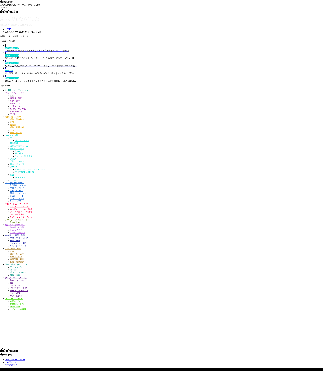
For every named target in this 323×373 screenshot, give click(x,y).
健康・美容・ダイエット (16, 264)
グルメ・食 (15, 285)
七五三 (13, 130)
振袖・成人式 (16, 133)
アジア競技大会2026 (24, 172)
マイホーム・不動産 (14, 298)
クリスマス (15, 106)
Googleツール (16, 191)
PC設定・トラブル (18, 185)
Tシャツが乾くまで (24, 156)
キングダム (20, 177)
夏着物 (13, 125)
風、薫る (19, 153)
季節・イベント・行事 (15, 93)
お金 (12, 251)
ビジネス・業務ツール (15, 225)
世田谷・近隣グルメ (19, 291)
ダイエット (15, 270)
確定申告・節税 (17, 254)
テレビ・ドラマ (17, 148)
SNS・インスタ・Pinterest (22, 217)
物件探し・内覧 (17, 304)
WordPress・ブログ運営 (21, 209)
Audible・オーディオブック (17, 90)
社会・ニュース (17, 164)
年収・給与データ (18, 246)
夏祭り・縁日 (16, 98)
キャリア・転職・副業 (15, 235)
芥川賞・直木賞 (22, 141)
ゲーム (13, 180)
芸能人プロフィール (19, 146)
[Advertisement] (75, 330)
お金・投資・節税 (13, 248)
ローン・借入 (16, 256)
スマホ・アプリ (17, 198)
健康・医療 (15, 275)
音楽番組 (14, 143)
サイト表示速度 (17, 214)
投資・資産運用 (17, 262)
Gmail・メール (16, 196)
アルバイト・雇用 (18, 243)
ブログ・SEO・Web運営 (16, 204)
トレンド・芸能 (12, 135)
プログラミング (17, 188)
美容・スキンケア (18, 272)
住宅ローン (15, 301)
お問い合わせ (11, 365)
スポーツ (14, 167)
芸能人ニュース (17, 161)
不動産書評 (15, 306)
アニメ (13, 159)
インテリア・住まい (19, 288)
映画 (12, 175)
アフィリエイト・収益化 (21, 212)
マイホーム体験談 (18, 309)
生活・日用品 (16, 296)
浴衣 (12, 122)
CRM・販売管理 (17, 233)
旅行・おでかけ (17, 280)
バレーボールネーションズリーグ (30, 169)
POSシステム (16, 230)
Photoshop (15, 222)
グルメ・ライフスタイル (16, 278)
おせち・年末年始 (18, 109)
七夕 (12, 95)
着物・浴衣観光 (17, 119)
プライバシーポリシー (15, 359)
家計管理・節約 (17, 259)
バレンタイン (16, 111)
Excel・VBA (15, 201)
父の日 (13, 114)
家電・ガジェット (18, 193)
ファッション (16, 267)
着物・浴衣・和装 (13, 117)
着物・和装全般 (17, 127)
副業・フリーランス (19, 238)
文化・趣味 (15, 293)
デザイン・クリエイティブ (17, 220)
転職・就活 (15, 241)
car (11, 283)
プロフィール (11, 362)
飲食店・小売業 (17, 227)
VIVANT (18, 151)
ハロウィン (15, 103)
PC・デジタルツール (14, 183)
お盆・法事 (15, 101)
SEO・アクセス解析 (19, 206)
